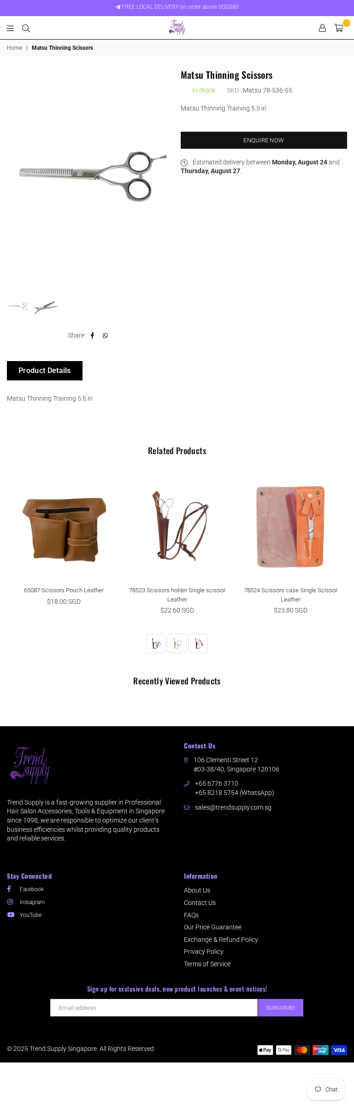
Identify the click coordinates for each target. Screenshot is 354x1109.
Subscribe (280, 1008)
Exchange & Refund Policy (221, 939)
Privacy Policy (204, 951)
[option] (90, 176)
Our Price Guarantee (213, 927)
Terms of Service (207, 964)
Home (14, 48)
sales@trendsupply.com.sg (233, 807)
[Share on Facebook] (92, 336)
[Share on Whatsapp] (105, 336)
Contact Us (200, 902)
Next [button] (166, 177)
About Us (197, 890)
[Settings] (322, 28)
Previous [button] (15, 177)
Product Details (44, 370)
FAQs (191, 915)
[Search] (26, 28)
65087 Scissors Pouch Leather (64, 590)
